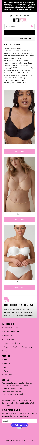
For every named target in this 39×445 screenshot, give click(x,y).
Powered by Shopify (26, 441)
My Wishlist (8, 367)
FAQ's (6, 371)
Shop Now (19, 151)
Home (7, 39)
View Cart (7, 363)
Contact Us (8, 375)
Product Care (8, 335)
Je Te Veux (15, 441)
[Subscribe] (34, 421)
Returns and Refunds (11, 331)
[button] (6, 32)
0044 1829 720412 (17, 391)
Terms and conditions (12, 343)
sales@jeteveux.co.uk (15, 394)
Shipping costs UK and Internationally (18, 347)
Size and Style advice (11, 328)
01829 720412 (14, 388)
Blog (5, 351)
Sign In (6, 359)
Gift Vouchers (9, 339)
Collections (14, 39)
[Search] (33, 26)
